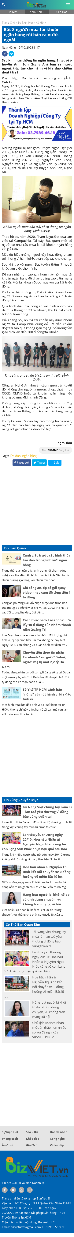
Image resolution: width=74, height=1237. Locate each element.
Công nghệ (57, 1138)
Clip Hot (61, 12)
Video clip (57, 1145)
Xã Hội (40, 22)
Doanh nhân (58, 1132)
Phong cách (10, 1138)
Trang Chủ (8, 22)
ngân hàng (29, 456)
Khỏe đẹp (32, 1138)
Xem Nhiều (37, 12)
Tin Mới (12, 12)
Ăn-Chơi (7, 1145)
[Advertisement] (37, 506)
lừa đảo (15, 456)
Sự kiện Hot (25, 22)
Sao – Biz (32, 1132)
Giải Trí (31, 1145)
